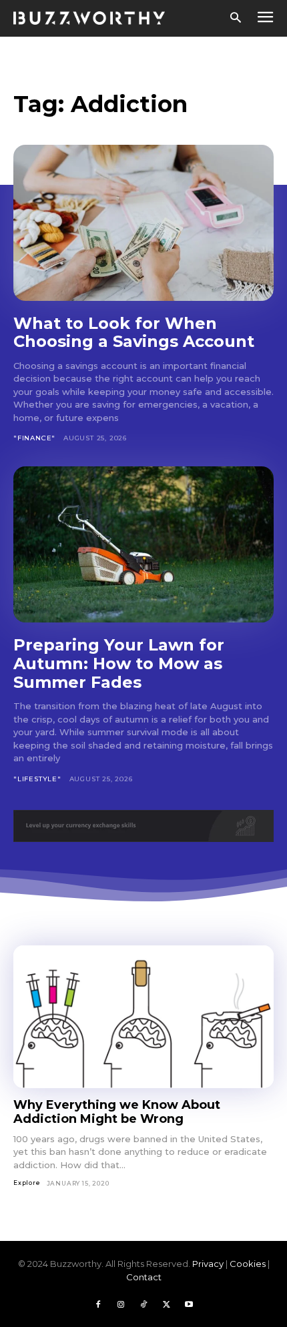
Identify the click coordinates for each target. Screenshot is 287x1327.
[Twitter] (166, 1305)
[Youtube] (189, 1305)
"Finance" (34, 438)
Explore (27, 1182)
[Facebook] (98, 1305)
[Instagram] (121, 1305)
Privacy (208, 1263)
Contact (144, 1277)
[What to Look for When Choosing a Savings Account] (143, 223)
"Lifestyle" (37, 779)
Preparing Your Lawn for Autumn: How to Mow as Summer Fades (118, 663)
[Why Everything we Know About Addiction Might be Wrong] (143, 1017)
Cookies (248, 1263)
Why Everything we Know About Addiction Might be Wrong (116, 1111)
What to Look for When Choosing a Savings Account (133, 333)
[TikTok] (143, 1305)
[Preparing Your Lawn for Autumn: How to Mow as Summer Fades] (143, 544)
